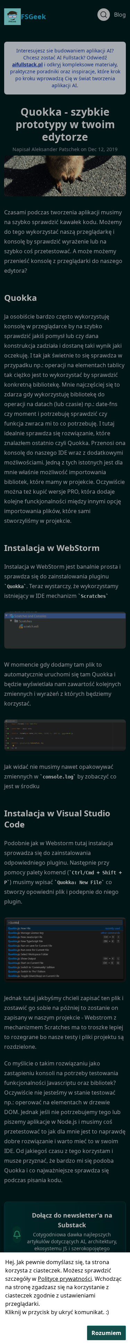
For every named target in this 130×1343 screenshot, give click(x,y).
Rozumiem (106, 1333)
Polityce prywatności (65, 1279)
